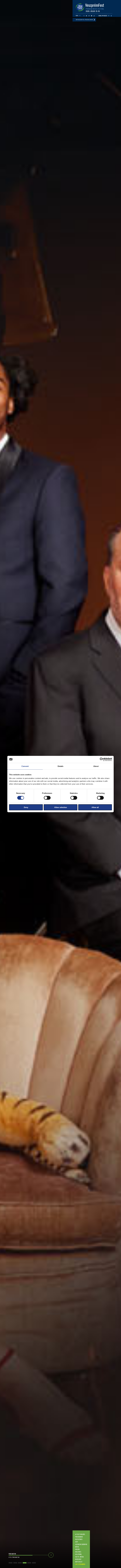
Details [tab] (60, 766)
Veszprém (78, 1554)
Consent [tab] (25, 766)
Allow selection (60, 807)
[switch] (47, 798)
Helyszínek (78, 1539)
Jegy (76, 1542)
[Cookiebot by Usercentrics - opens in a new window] (101, 759)
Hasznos (78, 1552)
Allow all (95, 807)
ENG (80, 15)
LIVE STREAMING (80, 1564)
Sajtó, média (79, 1557)
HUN (77, 15)
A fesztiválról (80, 1534)
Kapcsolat (78, 1562)
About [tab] (96, 766)
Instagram (91, 16)
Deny (26, 807)
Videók (77, 1549)
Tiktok (94, 16)
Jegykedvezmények (81, 1544)
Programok (79, 1537)
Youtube (86, 16)
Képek (77, 1547)
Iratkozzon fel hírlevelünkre (84, 19)
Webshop (78, 1559)
